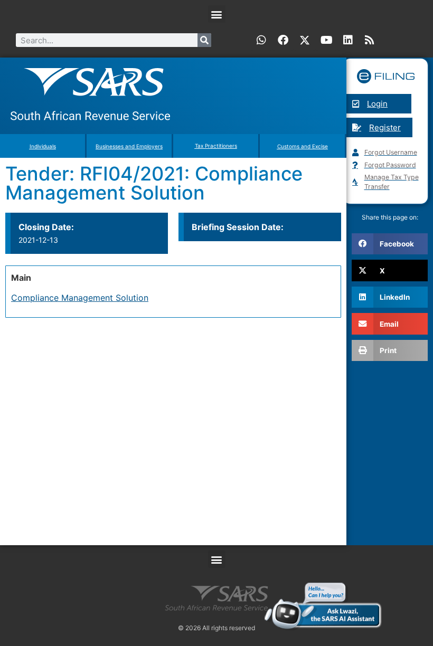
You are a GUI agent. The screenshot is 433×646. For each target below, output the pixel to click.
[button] (216, 14)
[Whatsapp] (261, 40)
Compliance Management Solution (79, 297)
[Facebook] (283, 40)
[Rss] (369, 40)
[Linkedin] (348, 40)
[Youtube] (326, 40)
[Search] (204, 40)
